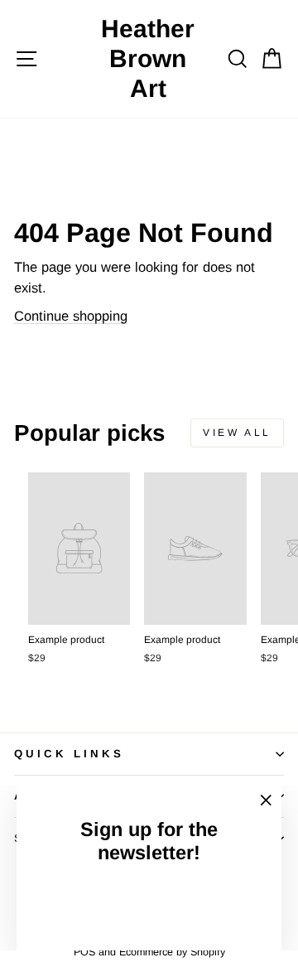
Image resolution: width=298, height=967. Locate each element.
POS (84, 952)
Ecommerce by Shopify (172, 952)
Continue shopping (70, 316)
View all (237, 432)
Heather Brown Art (148, 58)
